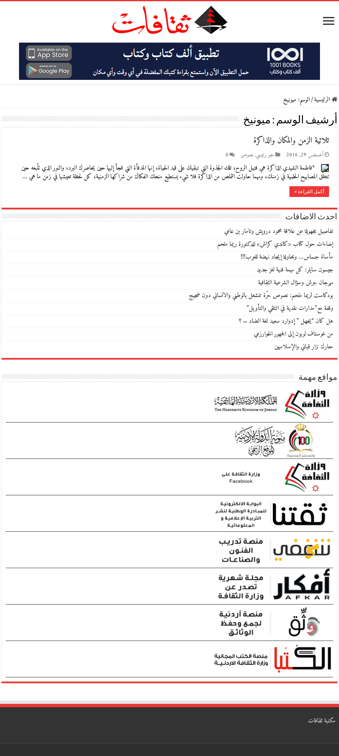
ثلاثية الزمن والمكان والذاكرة (291, 141)
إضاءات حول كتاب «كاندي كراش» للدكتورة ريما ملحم (275, 244)
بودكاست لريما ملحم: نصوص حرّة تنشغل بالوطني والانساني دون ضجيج (261, 295)
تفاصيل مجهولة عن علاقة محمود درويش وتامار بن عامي (278, 231)
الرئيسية (323, 100)
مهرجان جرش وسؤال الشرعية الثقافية (295, 282)
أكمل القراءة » (309, 191)
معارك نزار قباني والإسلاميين (303, 347)
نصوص (247, 155)
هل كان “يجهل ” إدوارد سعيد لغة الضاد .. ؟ (286, 321)
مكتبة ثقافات (322, 721)
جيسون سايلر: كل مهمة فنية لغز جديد (295, 270)
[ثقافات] (169, 18)
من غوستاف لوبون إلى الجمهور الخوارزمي (293, 334)
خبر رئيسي (265, 155)
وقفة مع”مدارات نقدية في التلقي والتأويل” (289, 308)
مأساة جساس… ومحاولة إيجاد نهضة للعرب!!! (287, 257)
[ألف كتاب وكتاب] (169, 61)
